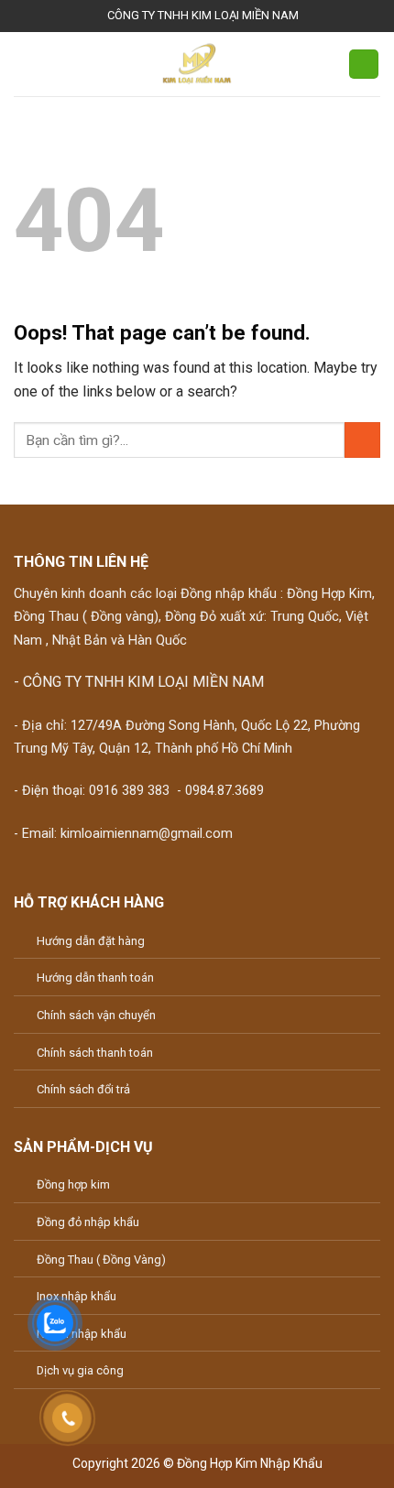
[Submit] (362, 440)
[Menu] (25, 63)
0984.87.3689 (224, 790)
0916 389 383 (129, 790)
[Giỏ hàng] (363, 64)
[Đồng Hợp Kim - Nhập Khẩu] (197, 64)
